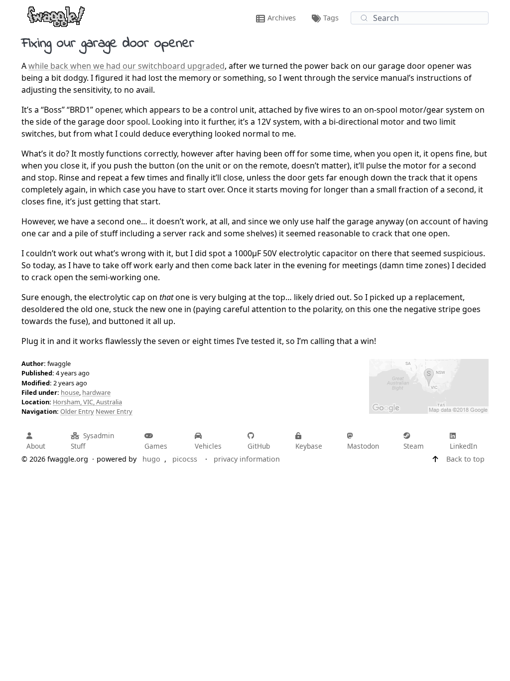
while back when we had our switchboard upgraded (126, 65)
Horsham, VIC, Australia (87, 401)
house (70, 392)
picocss (184, 459)
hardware (96, 392)
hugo (151, 459)
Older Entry (77, 411)
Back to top (465, 459)
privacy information (247, 459)
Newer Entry (114, 411)
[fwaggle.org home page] (56, 16)
